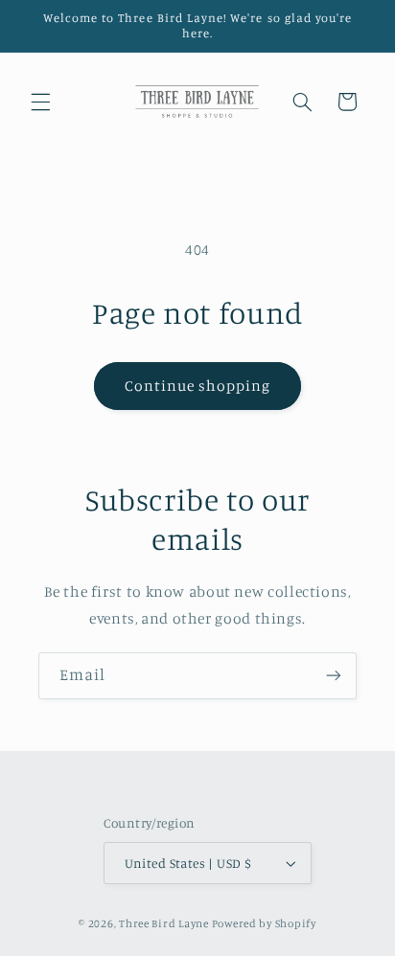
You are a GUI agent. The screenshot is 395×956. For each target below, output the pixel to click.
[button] (40, 102)
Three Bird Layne (164, 923)
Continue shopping (198, 385)
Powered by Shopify (264, 923)
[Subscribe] (334, 675)
